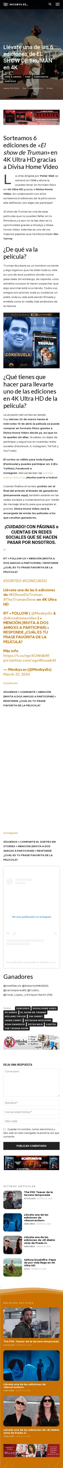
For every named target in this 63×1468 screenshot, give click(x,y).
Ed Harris (11, 1012)
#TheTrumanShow (19, 599)
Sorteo (51, 1024)
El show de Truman (33, 1012)
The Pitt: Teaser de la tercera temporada (38, 1193)
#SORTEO (12, 580)
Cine (28, 77)
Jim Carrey (36, 1016)
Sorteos (10, 81)
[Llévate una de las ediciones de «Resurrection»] (12, 1222)
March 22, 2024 (16, 674)
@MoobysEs (41, 613)
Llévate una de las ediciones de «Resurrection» (36, 1217)
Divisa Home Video (44, 1008)
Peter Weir (35, 1024)
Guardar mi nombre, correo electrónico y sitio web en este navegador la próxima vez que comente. (31, 1133)
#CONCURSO (35, 580)
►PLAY (27, 1269)
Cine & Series (13, 77)
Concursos (41, 77)
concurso (22, 1008)
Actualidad (30, 1198)
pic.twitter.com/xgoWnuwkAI (29, 660)
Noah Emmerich (15, 1024)
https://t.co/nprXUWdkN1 (26, 655)
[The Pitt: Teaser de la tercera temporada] (12, 1200)
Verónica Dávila (35, 88)
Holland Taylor (15, 1016)
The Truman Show (16, 1028)
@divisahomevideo (20, 618)
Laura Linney (13, 1020)
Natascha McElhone (38, 1020)
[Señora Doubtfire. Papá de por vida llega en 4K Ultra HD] (12, 1267)
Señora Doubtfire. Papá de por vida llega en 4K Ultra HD (40, 1262)
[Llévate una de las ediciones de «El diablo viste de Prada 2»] (12, 1245)
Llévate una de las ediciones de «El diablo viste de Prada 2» (39, 1240)
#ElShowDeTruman (26, 594)
